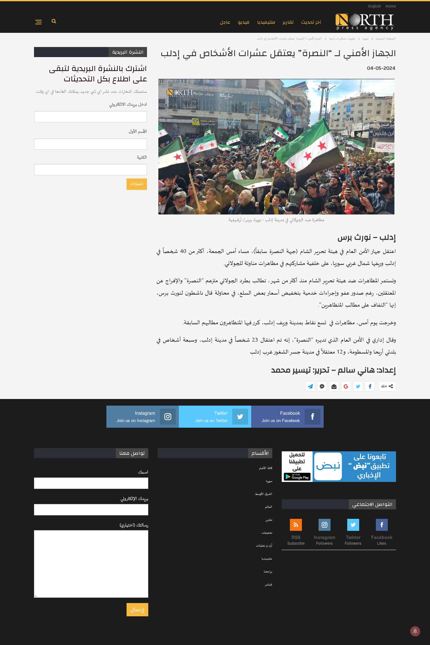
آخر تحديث (311, 22)
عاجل (225, 22)
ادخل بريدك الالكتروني (128, 104)
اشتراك (136, 184)
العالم (268, 507)
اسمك (143, 472)
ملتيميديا (266, 22)
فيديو (244, 22)
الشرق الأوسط (263, 494)
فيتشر (268, 585)
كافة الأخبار (265, 468)
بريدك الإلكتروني (134, 499)
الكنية (142, 157)
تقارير (288, 22)
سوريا (269, 481)
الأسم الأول (138, 132)
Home (391, 6)
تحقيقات (267, 533)
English (374, 6)
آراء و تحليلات (264, 546)
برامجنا (268, 572)
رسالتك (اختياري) (134, 525)
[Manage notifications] (415, 631)
